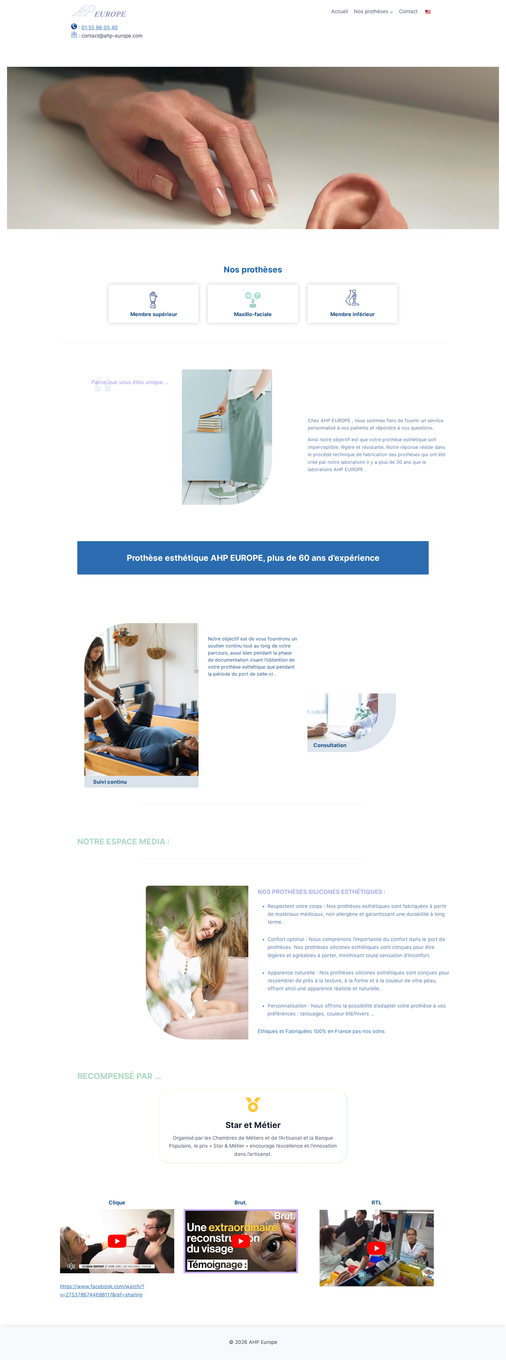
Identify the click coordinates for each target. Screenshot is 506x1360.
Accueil (339, 11)
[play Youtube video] (117, 1241)
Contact (408, 11)
